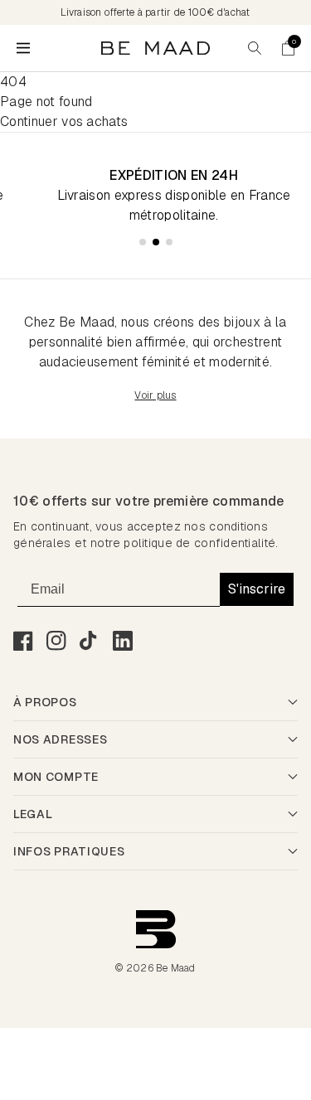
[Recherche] (254, 48)
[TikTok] (90, 641)
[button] (287, 48)
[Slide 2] (156, 242)
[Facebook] (23, 641)
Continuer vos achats (64, 121)
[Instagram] (56, 641)
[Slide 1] (142, 242)
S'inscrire (256, 589)
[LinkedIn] (123, 641)
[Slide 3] (169, 242)
